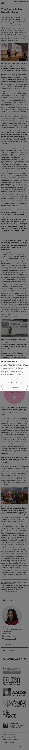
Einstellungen (14, 387)
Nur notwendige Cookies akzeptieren (14, 383)
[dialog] (14, 375)
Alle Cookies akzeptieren (14, 378)
